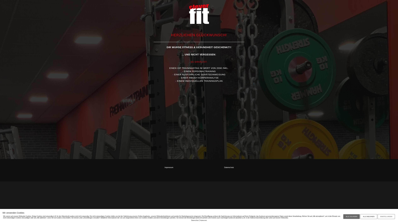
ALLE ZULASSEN (351, 216)
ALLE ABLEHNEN (368, 216)
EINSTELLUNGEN (386, 216)
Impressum (169, 167)
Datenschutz (229, 167)
